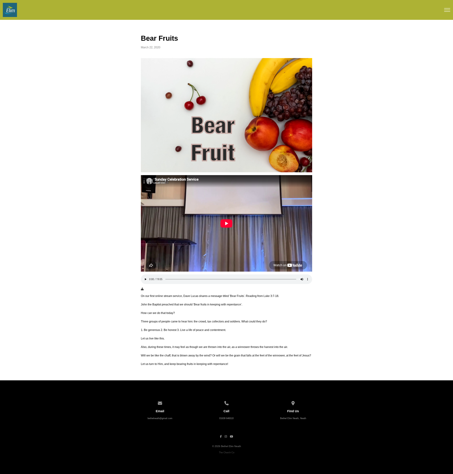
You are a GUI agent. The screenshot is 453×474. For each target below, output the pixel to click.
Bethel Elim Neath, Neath (293, 418)
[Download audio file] (142, 289)
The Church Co (226, 452)
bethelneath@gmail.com (160, 418)
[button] (447, 10)
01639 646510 (226, 418)
